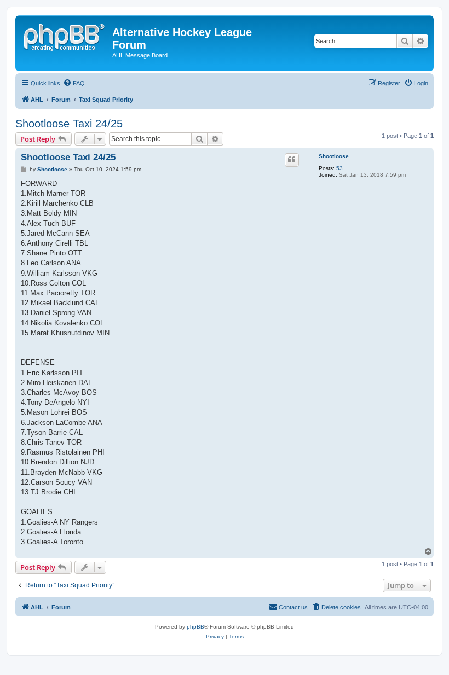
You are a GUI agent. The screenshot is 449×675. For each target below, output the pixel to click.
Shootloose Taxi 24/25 (69, 124)
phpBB (195, 627)
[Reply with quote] (292, 159)
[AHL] (65, 35)
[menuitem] (74, 83)
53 (339, 168)
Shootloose (334, 156)
